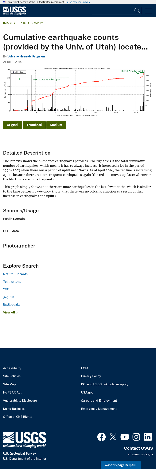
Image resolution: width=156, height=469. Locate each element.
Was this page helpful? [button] (120, 465)
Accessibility (12, 368)
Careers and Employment (99, 400)
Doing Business (14, 409)
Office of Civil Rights (17, 417)
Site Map (9, 384)
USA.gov (87, 392)
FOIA (84, 368)
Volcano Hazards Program (26, 56)
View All (9, 312)
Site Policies (12, 376)
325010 (8, 297)
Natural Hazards (15, 274)
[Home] (14, 14)
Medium (56, 125)
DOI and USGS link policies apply (104, 384)
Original (12, 125)
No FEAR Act (12, 392)
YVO (6, 289)
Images (9, 23)
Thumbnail (34, 125)
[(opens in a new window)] (101, 436)
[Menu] (148, 11)
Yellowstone (12, 282)
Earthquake (12, 304)
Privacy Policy (91, 376)
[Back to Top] (142, 455)
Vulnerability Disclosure (20, 400)
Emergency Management (99, 409)
